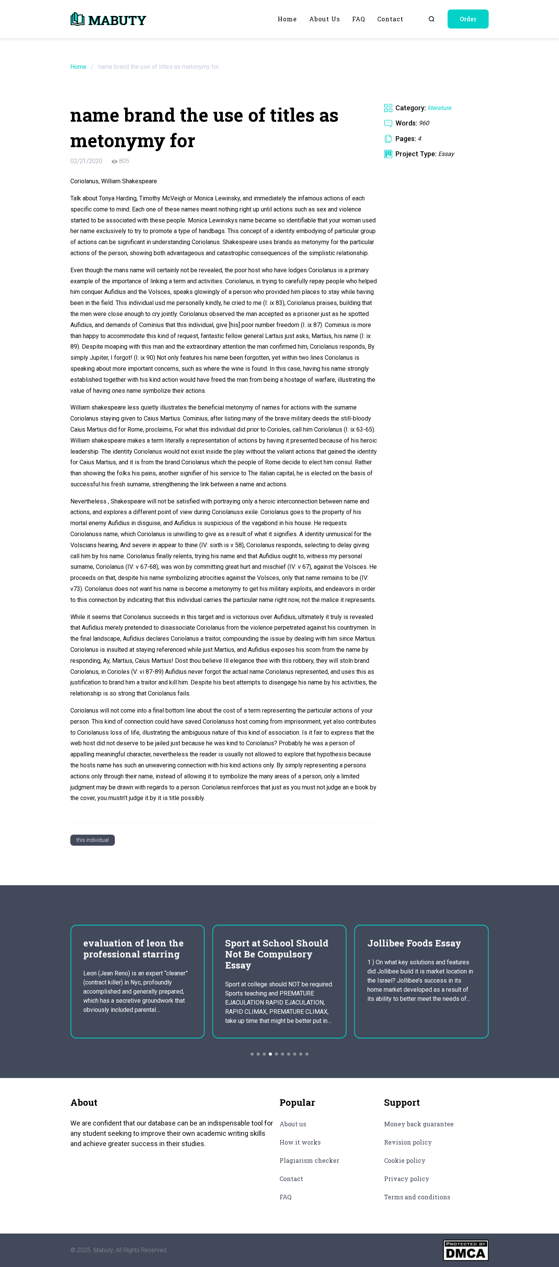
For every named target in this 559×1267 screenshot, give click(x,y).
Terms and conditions (417, 1197)
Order (468, 19)
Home (287, 19)
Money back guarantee (419, 1124)
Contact (390, 19)
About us (324, 19)
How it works (300, 1142)
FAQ (358, 19)
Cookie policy (405, 1160)
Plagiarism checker (309, 1160)
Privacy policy (406, 1179)
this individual (92, 840)
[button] (252, 1054)
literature (439, 107)
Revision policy (408, 1142)
